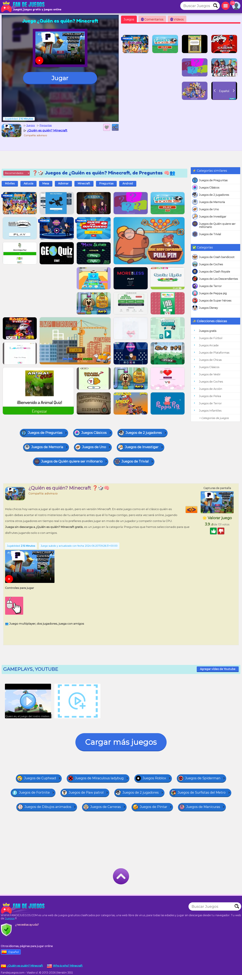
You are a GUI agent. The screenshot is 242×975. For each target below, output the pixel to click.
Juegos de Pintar (153, 807)
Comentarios (152, 19)
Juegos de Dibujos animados (48, 807)
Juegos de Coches (211, 264)
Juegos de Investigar (212, 216)
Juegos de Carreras (105, 807)
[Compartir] (115, 127)
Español (13, 952)
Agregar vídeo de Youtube (217, 669)
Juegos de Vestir (210, 374)
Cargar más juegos (121, 742)
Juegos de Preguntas (213, 180)
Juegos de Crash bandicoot (217, 257)
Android (127, 183)
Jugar (60, 78)
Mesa (45, 183)
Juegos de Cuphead (40, 778)
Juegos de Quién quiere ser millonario (217, 225)
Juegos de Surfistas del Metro (202, 792)
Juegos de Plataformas (214, 352)
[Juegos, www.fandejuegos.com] (23, 6)
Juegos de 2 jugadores (214, 194)
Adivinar (63, 183)
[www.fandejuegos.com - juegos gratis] (23, 908)
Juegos (129, 19)
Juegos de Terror (210, 286)
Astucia (28, 183)
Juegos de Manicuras (203, 807)
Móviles (10, 183)
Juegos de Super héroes (215, 300)
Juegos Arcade (209, 345)
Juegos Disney (208, 307)
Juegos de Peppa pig (213, 293)
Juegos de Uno (209, 209)
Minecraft (84, 183)
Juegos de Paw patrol (86, 792)
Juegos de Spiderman (202, 778)
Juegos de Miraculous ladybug (99, 778)
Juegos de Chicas (210, 359)
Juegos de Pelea (210, 396)
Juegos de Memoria (212, 202)
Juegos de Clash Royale (214, 271)
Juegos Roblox (154, 778)
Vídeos (177, 19)
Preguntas (106, 183)
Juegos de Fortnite (34, 792)
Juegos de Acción (210, 388)
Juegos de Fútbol (210, 338)
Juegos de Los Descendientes (218, 278)
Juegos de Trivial (210, 234)
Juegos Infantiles (210, 410)
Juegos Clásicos (209, 187)
